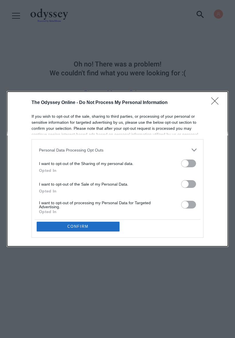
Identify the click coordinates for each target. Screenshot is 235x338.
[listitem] (117, 150)
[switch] (188, 163)
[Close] (216, 102)
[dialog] (117, 169)
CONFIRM (78, 226)
